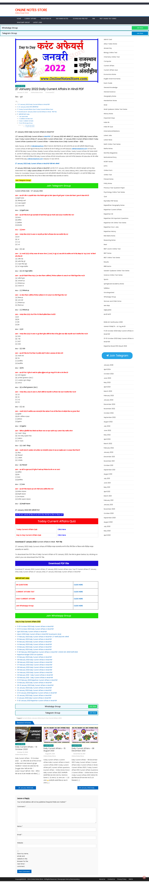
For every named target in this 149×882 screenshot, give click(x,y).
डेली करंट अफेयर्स (54, 164)
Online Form (108, 170)
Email (19, 835)
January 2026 (108, 365)
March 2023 (108, 391)
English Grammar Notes (112, 79)
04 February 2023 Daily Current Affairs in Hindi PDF (35, 672)
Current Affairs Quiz (111, 70)
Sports (106, 279)
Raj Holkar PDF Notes (111, 201)
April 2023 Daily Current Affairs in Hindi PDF (32, 632)
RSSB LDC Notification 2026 (113, 322)
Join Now (140, 28)
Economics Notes (110, 74)
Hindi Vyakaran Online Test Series (115, 109)
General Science (109, 92)
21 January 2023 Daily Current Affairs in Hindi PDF (34, 698)
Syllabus (106, 288)
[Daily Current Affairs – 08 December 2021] (85, 735)
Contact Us (111, 879)
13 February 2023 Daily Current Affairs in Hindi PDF (34, 647)
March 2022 (108, 444)
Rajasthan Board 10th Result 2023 (115, 346)
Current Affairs (30, 19)
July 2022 (107, 426)
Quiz (105, 196)
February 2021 (108, 500)
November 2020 (109, 509)
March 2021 (108, 496)
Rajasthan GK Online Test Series (115, 223)
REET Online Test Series (108, 19)
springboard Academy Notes (114, 284)
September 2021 (109, 470)
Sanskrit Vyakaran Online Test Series (116, 271)
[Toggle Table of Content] (16, 102)
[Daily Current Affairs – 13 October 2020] (28, 734)
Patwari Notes (108, 179)
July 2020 (107, 526)
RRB (93, 19)
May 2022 (107, 435)
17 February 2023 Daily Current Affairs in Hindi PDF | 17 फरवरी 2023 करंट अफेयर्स (43, 637)
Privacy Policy (121, 879)
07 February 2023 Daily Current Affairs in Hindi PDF (35, 665)
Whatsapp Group (23, 22)
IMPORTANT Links (24, 114)
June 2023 (107, 378)
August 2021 (108, 474)
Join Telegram (118, 355)
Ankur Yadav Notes (110, 44)
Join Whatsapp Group (26, 123)
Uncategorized (109, 292)
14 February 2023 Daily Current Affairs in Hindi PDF (34, 644)
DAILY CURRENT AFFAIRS (26, 121)
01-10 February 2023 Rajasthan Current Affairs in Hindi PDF (37, 680)
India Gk (106, 122)
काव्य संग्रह (107, 306)
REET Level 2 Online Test (112, 249)
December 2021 (109, 457)
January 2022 (108, 452)
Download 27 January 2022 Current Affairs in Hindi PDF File (38, 112)
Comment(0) (50, 92)
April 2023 (107, 387)
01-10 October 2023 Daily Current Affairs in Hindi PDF (35, 629)
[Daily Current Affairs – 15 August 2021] (56, 735)
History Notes (108, 114)
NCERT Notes (108, 162)
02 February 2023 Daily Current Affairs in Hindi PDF (35, 678)
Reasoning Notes (110, 240)
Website (20, 843)
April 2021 (107, 492)
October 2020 (109, 513)
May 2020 (107, 531)
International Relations (112, 131)
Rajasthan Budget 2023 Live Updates (30, 655)
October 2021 (108, 465)
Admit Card (108, 39)
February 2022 (109, 448)
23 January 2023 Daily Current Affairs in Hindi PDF (34, 690)
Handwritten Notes (110, 101)
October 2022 (109, 413)
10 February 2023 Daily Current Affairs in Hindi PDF (34, 657)
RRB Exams (107, 266)
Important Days (109, 118)
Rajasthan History (110, 231)
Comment (21, 807)
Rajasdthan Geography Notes (114, 205)
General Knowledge (110, 87)
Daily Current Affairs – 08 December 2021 (83, 749)
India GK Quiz (108, 127)
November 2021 (109, 461)
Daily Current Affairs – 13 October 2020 (26, 748)
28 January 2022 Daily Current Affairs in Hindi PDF (88, 788)
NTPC (106, 166)
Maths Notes (108, 149)
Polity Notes (108, 183)
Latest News (108, 140)
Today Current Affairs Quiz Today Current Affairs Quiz (36, 109)
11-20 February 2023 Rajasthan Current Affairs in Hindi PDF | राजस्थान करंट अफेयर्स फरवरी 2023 (47, 652)
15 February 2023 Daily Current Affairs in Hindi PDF (34, 642)
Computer (107, 61)
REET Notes (107, 253)
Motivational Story (110, 157)
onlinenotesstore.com (79, 149)
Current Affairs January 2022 (31, 718)
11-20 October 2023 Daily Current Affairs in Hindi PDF (35, 626)
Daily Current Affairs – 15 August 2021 (54, 749)
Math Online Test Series (112, 144)
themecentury (75, 879)
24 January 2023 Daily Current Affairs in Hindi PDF (34, 688)
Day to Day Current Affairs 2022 (51, 718)
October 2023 (109, 374)
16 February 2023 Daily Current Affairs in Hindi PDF (34, 639)
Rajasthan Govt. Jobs (111, 227)
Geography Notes (110, 96)
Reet (105, 244)
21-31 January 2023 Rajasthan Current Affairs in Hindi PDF (37, 693)
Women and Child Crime (112, 301)
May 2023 (107, 382)
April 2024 (107, 369)
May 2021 (107, 487)
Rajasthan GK (108, 214)
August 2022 (108, 422)
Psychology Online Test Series (114, 192)
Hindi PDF (47, 136)
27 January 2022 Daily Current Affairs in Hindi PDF (34, 104)
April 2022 (107, 439)
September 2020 (110, 518)
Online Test (108, 175)
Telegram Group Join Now (30, 126)
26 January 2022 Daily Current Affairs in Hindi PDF (27, 788)
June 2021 (107, 483)
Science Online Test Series (113, 275)
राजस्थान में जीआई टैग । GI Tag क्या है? (115, 326)
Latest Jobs (37, 22)
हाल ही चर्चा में (107, 314)
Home (19, 19)
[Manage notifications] (144, 877)
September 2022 (110, 417)
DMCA (131, 879)
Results (106, 262)
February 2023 (109, 396)
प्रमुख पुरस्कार (107, 310)
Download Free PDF (80, 19)
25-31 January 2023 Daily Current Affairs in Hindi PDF (35, 685)
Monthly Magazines (110, 153)
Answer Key (108, 48)
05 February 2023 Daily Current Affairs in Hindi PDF (35, 670)
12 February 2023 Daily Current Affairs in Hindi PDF (34, 649)
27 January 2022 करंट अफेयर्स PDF (28, 107)
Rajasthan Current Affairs (113, 210)
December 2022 (109, 404)
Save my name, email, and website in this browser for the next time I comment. (22, 860)
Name (20, 826)
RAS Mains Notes (62, 19)
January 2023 (108, 400)
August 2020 (108, 522)
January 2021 (108, 505)
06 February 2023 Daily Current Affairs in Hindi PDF (35, 667)
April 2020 (107, 535)
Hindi (105, 105)
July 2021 (107, 478)
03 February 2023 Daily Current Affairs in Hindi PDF (35, 675)
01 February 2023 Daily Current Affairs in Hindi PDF (34, 683)
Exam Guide (108, 83)
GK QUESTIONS (24, 116)
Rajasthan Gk (46, 19)
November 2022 (109, 409)
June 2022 (107, 430)
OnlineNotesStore (37, 146)
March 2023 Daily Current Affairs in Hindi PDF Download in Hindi (39, 634)
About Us (102, 879)
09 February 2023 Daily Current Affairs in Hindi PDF (34, 660)
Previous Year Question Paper (114, 188)
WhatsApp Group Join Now (29, 125)
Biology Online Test (110, 53)
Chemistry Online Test (112, 57)
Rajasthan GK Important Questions (116, 218)
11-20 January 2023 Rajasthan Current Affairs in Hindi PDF (37, 701)
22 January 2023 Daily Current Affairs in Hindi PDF (34, 695)
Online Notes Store (31, 10)
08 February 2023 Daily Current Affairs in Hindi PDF (35, 662)
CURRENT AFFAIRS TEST (26, 119)
